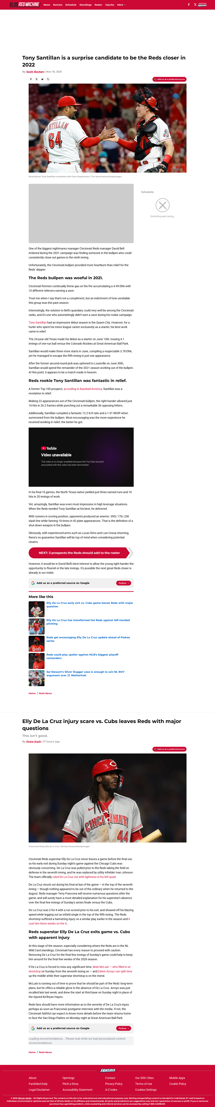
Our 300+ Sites (144, 1078)
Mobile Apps (177, 1078)
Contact (110, 1078)
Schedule (70, 4)
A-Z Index (111, 1089)
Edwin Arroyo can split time (115, 971)
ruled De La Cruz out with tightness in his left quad (84, 877)
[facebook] (189, 4)
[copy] (48, 79)
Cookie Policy (177, 1083)
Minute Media (25, 1098)
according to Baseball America (83, 389)
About (32, 1078)
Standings (86, 4)
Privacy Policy (114, 1083)
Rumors (57, 4)
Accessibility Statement (77, 1089)
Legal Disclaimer (39, 1089)
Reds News (45, 693)
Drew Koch (33, 741)
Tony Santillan (37, 322)
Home (32, 693)
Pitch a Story (70, 1083)
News (47, 4)
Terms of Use (143, 1083)
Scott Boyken (35, 71)
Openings (68, 1078)
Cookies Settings (146, 1089)
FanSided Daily (38, 1083)
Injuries (109, 4)
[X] (195, 4)
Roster (98, 4)
